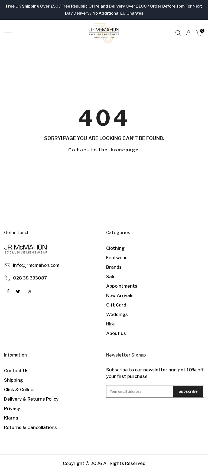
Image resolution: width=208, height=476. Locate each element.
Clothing (115, 248)
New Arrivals (120, 295)
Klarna (11, 418)
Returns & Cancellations (30, 427)
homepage (125, 149)
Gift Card (116, 305)
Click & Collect (19, 389)
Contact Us (16, 370)
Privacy (12, 408)
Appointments (121, 286)
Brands (114, 267)
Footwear (116, 257)
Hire (110, 324)
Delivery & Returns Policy (31, 399)
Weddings (117, 314)
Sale (111, 276)
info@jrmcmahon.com (36, 265)
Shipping (13, 380)
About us (116, 333)
